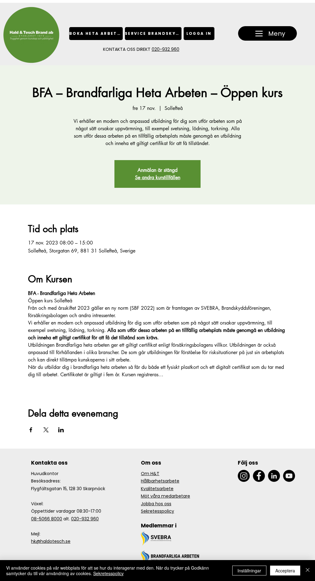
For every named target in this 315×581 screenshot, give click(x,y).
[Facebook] (259, 476)
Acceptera (285, 570)
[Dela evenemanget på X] (46, 429)
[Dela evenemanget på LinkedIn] (61, 429)
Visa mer (37, 385)
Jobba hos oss (156, 504)
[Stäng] (307, 570)
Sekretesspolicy (157, 511)
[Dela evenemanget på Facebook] (31, 429)
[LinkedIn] (274, 476)
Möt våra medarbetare (165, 496)
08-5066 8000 (46, 519)
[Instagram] (244, 476)
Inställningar (249, 570)
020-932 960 (165, 49)
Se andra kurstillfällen (157, 177)
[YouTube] (289, 476)
